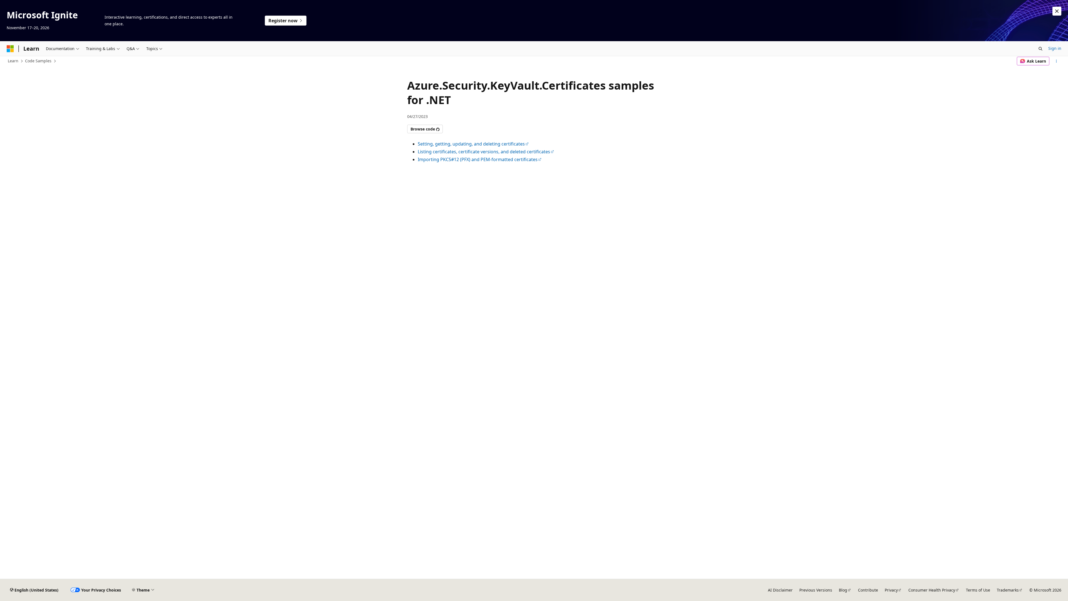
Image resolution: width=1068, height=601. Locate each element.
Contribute (868, 590)
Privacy (891, 590)
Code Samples (38, 60)
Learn (13, 60)
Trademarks (1008, 590)
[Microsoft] (10, 48)
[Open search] (1040, 49)
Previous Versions (815, 590)
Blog (843, 590)
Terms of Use (978, 590)
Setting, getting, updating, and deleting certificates (471, 144)
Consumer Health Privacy (931, 590)
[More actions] (1056, 61)
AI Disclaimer (780, 590)
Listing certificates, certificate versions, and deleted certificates (484, 152)
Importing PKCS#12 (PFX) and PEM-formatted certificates (478, 159)
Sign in (1054, 48)
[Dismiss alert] (1056, 11)
